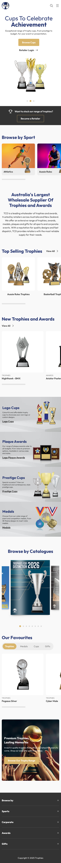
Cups (36, 646)
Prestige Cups (9, 491)
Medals (6, 527)
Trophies (9, 646)
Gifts (47, 646)
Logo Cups (8, 421)
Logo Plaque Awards (13, 457)
